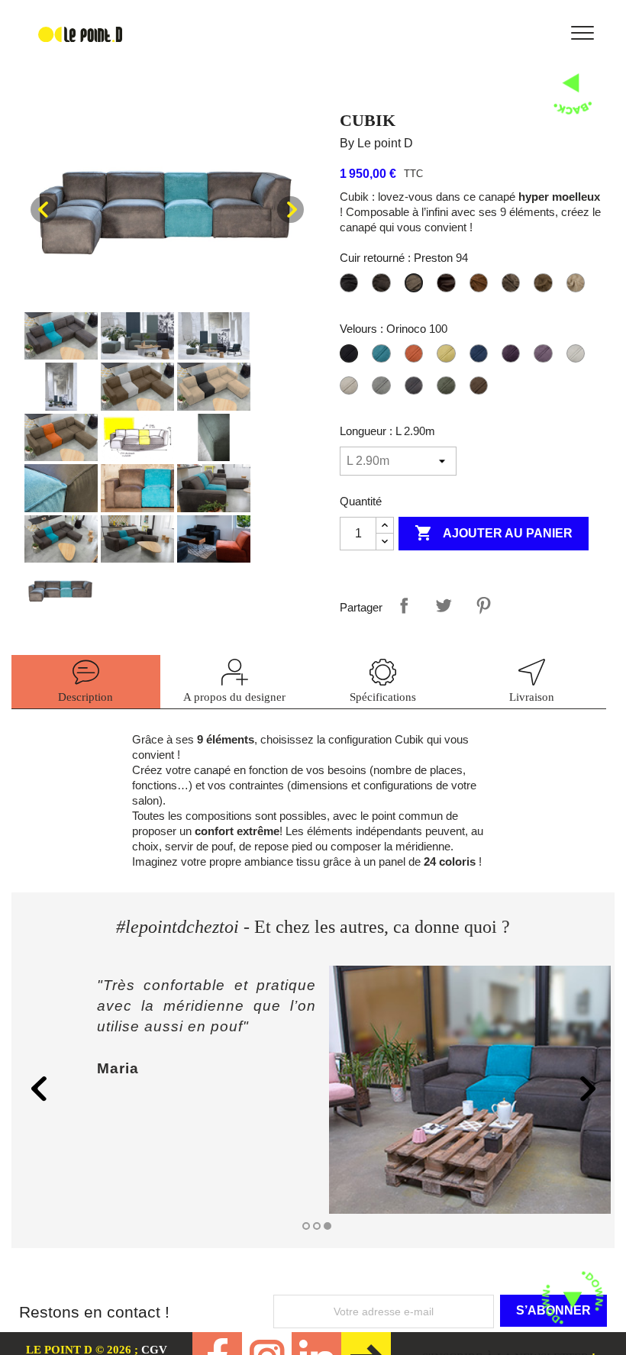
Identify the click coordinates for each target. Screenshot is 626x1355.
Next (290, 209)
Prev (44, 209)
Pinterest (483, 605)
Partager (404, 605)
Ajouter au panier (494, 533)
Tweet (443, 605)
